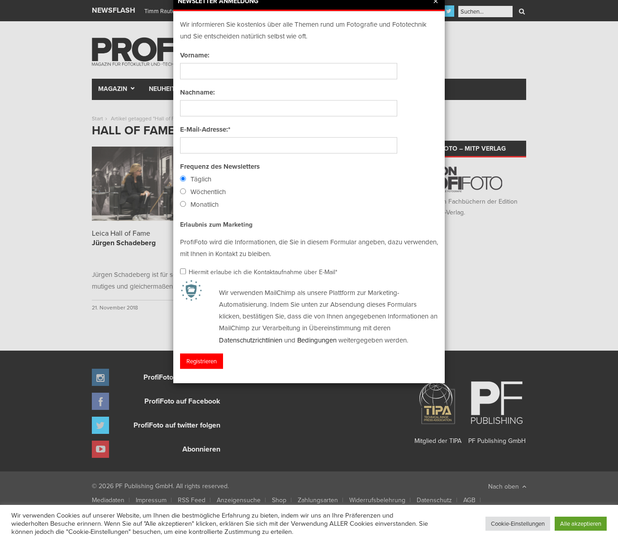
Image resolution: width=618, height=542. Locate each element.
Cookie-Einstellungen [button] (518, 523)
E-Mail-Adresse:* (205, 129)
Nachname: (197, 92)
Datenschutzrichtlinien (250, 340)
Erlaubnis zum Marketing (216, 224)
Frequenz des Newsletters (220, 166)
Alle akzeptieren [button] (580, 523)
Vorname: (194, 55)
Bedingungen (317, 340)
